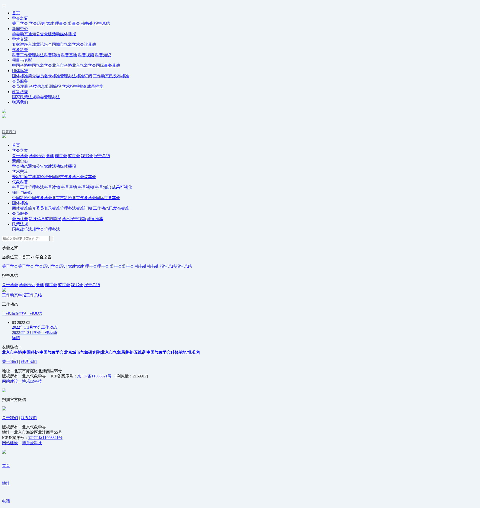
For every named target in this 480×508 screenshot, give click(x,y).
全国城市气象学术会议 (68, 44)
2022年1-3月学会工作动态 (34, 327)
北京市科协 (62, 65)
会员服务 (20, 81)
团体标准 (20, 71)
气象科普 (20, 50)
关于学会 (20, 23)
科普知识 (103, 55)
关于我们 (10, 361)
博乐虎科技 (32, 381)
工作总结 (34, 295)
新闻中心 (20, 29)
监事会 (74, 23)
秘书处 (87, 23)
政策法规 (20, 92)
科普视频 (86, 55)
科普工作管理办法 (28, 55)
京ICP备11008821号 (94, 376)
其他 (92, 44)
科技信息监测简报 (45, 86)
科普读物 (52, 55)
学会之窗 (20, 18)
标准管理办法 (64, 76)
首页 (16, 13)
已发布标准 (119, 76)
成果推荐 (95, 86)
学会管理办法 (48, 97)
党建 (50, 23)
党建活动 (52, 34)
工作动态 (101, 76)
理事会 (61, 23)
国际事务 (104, 65)
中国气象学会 (40, 65)
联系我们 (20, 102)
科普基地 (69, 55)
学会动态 (20, 34)
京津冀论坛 (38, 44)
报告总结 (102, 23)
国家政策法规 (24, 97)
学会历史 (37, 23)
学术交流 (20, 39)
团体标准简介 (24, 76)
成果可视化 (122, 187)
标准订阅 (84, 76)
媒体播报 (68, 34)
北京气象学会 (84, 65)
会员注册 (20, 86)
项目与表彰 (22, 60)
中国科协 (20, 65)
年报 (22, 295)
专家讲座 (20, 44)
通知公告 (36, 34)
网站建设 (10, 381)
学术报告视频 (74, 86)
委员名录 (44, 76)
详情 (16, 338)
